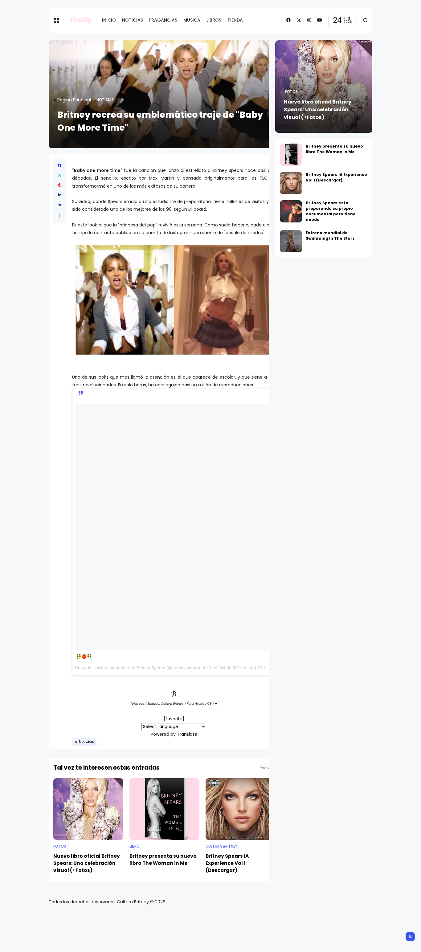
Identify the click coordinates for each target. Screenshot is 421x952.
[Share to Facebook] (59, 165)
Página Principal (74, 100)
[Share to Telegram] (59, 205)
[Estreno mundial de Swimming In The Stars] (291, 241)
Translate (187, 734)
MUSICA (191, 20)
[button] (59, 216)
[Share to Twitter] (59, 175)
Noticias (105, 99)
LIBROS (213, 20)
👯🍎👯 (84, 656)
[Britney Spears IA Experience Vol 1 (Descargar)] (241, 809)
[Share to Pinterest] (59, 185)
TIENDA (235, 20)
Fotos (59, 846)
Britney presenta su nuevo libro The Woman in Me (163, 859)
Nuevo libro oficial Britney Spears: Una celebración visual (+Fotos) (86, 863)
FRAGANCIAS (163, 20)
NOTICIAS (132, 20)
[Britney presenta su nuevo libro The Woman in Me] (164, 809)
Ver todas (268, 767)
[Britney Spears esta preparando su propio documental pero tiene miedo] (291, 211)
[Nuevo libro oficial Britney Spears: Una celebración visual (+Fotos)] (88, 809)
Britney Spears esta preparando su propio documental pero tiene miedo (331, 211)
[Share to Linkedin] (59, 195)
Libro (134, 846)
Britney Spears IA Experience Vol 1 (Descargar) (227, 863)
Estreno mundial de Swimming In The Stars (330, 235)
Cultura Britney (221, 846)
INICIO (109, 20)
